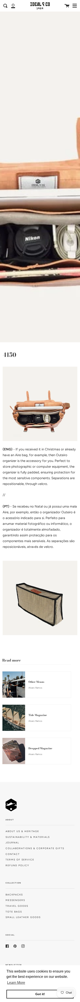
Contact (13, 854)
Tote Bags (14, 911)
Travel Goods (17, 906)
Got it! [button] (40, 994)
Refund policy (17, 865)
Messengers (15, 900)
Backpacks (14, 894)
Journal (12, 842)
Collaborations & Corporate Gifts (35, 848)
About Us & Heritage (22, 831)
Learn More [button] (16, 982)
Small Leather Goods (23, 917)
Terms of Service (20, 859)
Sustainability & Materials (28, 837)
